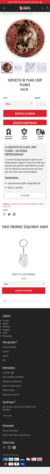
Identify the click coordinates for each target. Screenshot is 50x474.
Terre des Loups (14, 454)
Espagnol (6, 329)
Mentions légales (9, 390)
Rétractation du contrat (11, 394)
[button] (4, 301)
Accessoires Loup (16, 203)
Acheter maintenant (25, 123)
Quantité (37, 98)
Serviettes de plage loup (30, 203)
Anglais (5, 323)
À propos (6, 351)
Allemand (6, 326)
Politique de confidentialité (12, 381)
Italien (5, 332)
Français (6, 320)
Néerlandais (7, 335)
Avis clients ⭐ (8, 372)
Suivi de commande (9, 346)
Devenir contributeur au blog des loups (16, 434)
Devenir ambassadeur (10, 430)
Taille (5, 98)
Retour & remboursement (12, 385)
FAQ (4, 360)
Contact (5, 355)
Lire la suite (25, 195)
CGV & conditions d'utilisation (13, 376)
